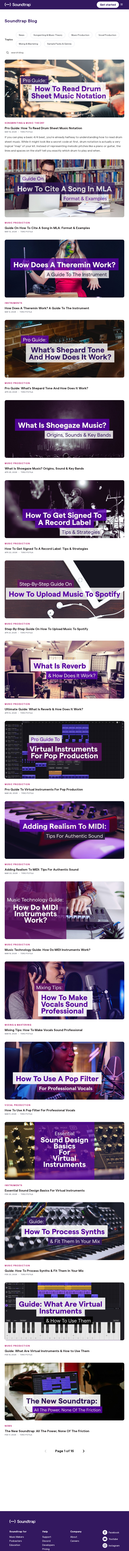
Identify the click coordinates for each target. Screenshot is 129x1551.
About (73, 1536)
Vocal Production (107, 35)
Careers (74, 1540)
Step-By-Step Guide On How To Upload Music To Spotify (46, 629)
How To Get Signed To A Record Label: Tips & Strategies (46, 548)
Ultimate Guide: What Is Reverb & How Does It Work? (44, 709)
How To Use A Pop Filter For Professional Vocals (40, 1110)
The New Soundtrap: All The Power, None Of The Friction (47, 1431)
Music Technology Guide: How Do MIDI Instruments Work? (47, 949)
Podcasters (15, 1540)
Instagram (114, 1545)
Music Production (80, 35)
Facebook (114, 1532)
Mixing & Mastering (28, 43)
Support (46, 1536)
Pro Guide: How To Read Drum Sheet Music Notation (43, 128)
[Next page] (83, 1450)
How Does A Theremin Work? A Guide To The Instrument (47, 308)
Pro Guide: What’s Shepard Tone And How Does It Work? (46, 388)
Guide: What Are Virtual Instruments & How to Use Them (47, 1351)
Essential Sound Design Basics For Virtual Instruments (45, 1190)
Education (14, 1544)
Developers (48, 1544)
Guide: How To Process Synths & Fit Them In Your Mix (44, 1270)
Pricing (46, 1549)
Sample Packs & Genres (59, 43)
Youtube (113, 1539)
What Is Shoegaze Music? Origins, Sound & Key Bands (44, 468)
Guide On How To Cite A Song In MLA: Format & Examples (47, 228)
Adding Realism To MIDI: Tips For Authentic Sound (42, 869)
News (21, 35)
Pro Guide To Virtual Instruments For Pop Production (44, 789)
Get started (108, 4)
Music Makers (16, 1536)
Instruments (13, 303)
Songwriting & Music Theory (48, 35)
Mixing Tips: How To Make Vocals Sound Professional (43, 1030)
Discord (46, 1540)
